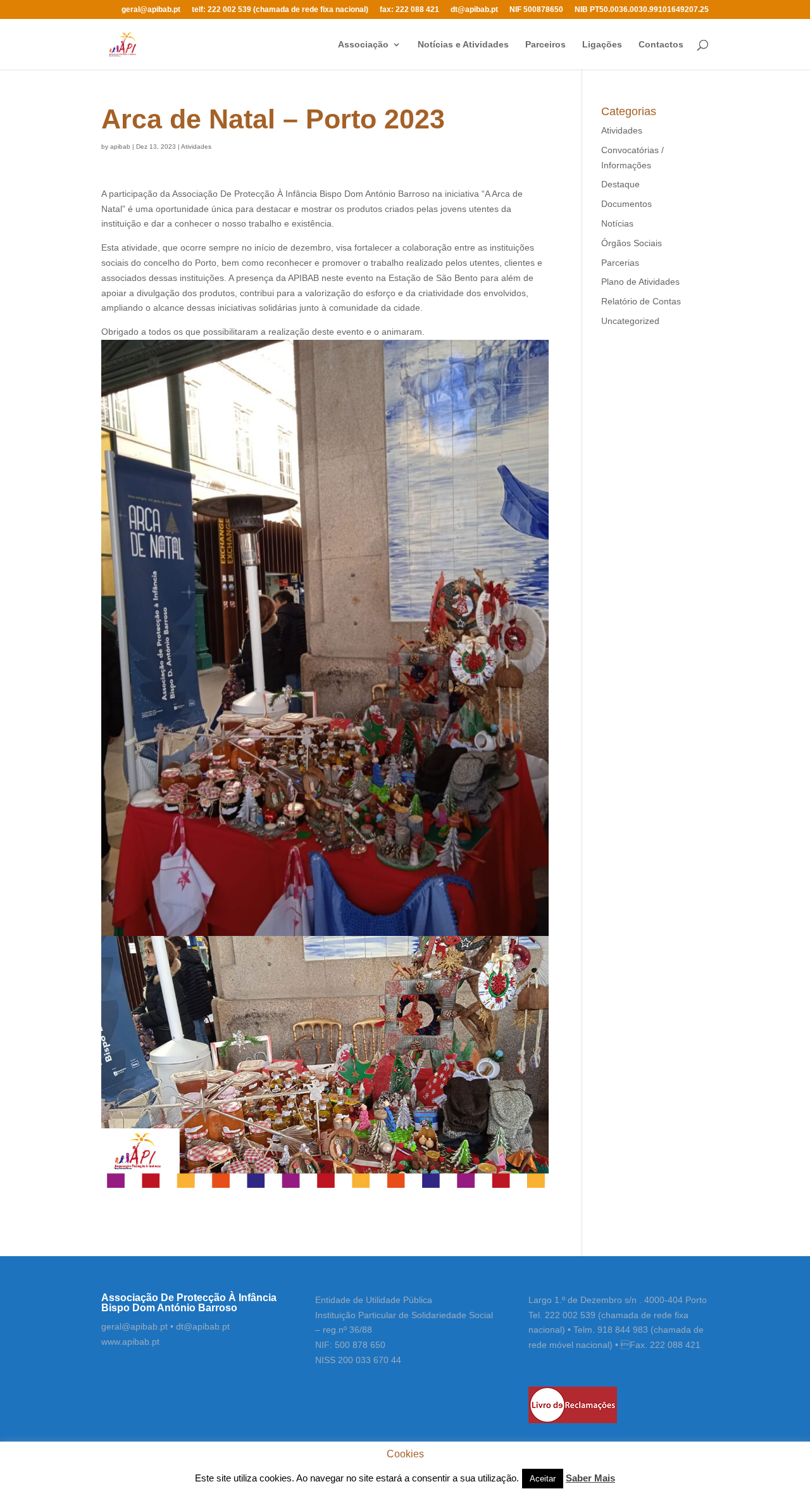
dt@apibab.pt (474, 10)
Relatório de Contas (641, 301)
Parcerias (620, 263)
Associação (363, 44)
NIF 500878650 (536, 10)
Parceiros (545, 44)
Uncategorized (630, 321)
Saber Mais (590, 1478)
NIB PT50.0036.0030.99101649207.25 (642, 10)
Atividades (196, 146)
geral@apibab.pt (151, 10)
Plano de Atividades (640, 282)
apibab (120, 146)
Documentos (626, 204)
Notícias (617, 223)
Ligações (602, 44)
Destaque (620, 184)
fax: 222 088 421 (409, 10)
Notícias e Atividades (463, 44)
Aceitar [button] (543, 1478)
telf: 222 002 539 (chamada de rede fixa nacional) (280, 10)
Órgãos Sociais (631, 243)
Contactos (661, 44)
